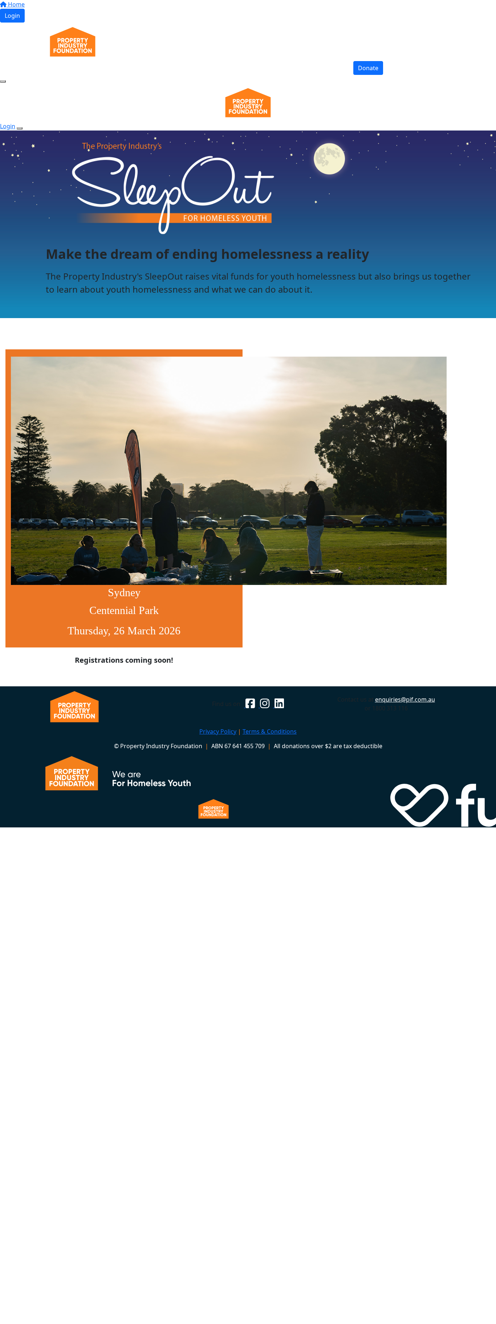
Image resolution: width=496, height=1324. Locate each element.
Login (12, 16)
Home (16, 4)
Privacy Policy (217, 731)
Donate (368, 68)
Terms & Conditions (270, 731)
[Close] (20, 128)
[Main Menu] (3, 81)
